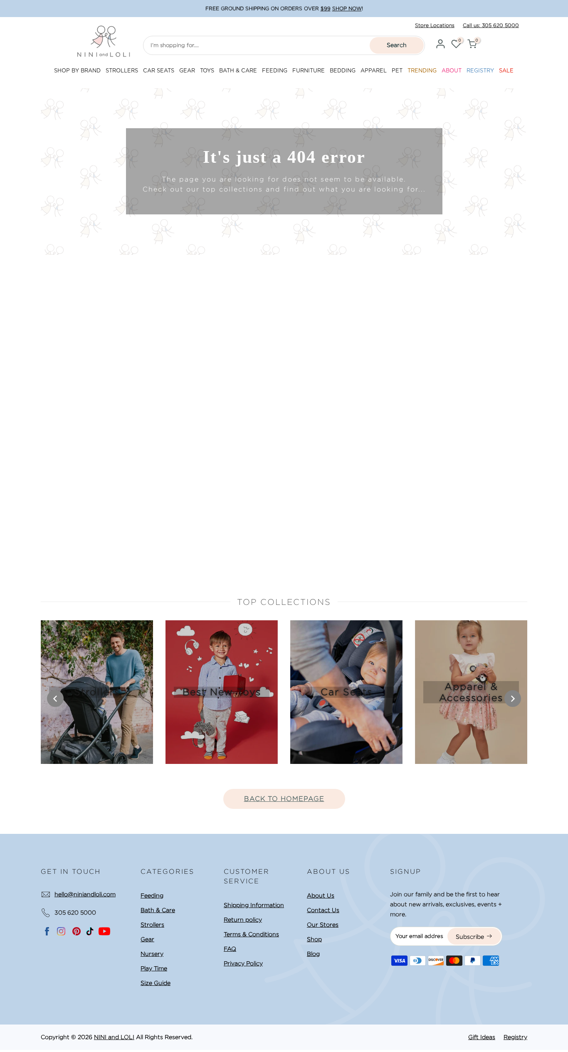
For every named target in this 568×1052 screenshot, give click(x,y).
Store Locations (434, 25)
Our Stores (322, 924)
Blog (313, 953)
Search (397, 45)
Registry (515, 1037)
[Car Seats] (346, 692)
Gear (147, 939)
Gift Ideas (481, 1037)
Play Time (154, 968)
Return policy (243, 919)
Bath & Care (158, 910)
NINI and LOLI (114, 1037)
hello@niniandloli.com (85, 894)
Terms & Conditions (251, 934)
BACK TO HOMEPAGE (284, 798)
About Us (320, 895)
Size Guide (155, 983)
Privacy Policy (243, 963)
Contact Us (323, 910)
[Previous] (55, 698)
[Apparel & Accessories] (471, 692)
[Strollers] (97, 692)
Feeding (152, 895)
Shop (314, 939)
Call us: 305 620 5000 (491, 25)
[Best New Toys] (221, 692)
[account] (440, 45)
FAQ (230, 948)
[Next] (512, 698)
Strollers (152, 924)
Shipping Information (254, 905)
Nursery (152, 953)
